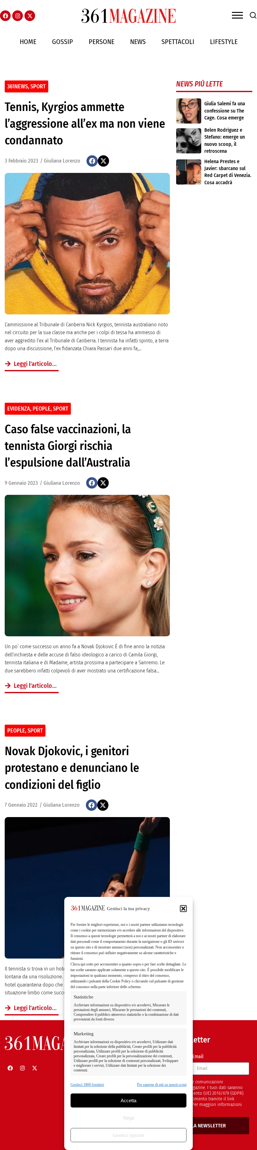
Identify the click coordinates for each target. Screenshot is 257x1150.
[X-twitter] (29, 15)
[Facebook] (5, 15)
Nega (128, 1117)
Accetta (128, 1100)
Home (28, 41)
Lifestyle (224, 41)
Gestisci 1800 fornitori (87, 1084)
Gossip (62, 41)
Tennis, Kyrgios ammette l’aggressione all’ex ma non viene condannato (85, 123)
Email (197, 1056)
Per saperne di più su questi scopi (161, 1084)
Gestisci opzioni (128, 1135)
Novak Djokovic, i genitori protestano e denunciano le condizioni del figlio (72, 768)
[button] (183, 908)
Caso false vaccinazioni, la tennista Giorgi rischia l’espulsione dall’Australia (68, 446)
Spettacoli (177, 41)
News (138, 41)
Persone (101, 41)
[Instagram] (17, 15)
